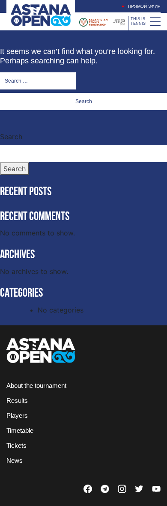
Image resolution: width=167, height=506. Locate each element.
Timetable (19, 430)
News (14, 460)
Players (17, 415)
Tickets (16, 445)
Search (11, 136)
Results (17, 400)
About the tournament (36, 385)
